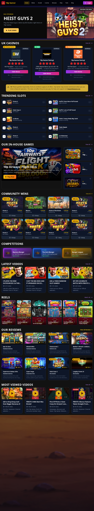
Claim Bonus (16, 72)
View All (88, 43)
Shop (61, 3)
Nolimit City (53, 348)
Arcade (40, 3)
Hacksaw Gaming (7, 348)
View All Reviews (85, 330)
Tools (66, 3)
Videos (33, 3)
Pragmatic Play (30, 373)
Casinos (47, 3)
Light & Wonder (77, 348)
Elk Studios (53, 373)
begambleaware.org (73, 89)
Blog (72, 3)
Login (89, 3)
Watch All (87, 297)
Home (26, 3)
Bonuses (54, 3)
